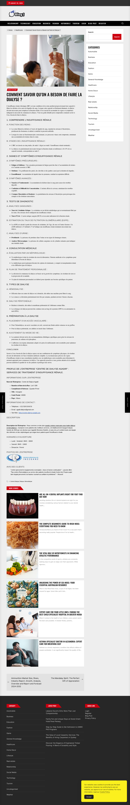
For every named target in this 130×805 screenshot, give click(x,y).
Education (36, 23)
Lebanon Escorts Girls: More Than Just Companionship (61, 712)
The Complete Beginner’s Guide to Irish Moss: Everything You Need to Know (59, 525)
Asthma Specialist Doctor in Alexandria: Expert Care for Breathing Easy (60, 642)
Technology (25, 23)
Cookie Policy (105, 792)
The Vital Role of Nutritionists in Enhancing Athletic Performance (59, 554)
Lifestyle (91, 96)
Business (46, 23)
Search (90, 32)
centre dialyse (14, 481)
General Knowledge (95, 79)
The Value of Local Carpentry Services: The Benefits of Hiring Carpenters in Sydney (62, 736)
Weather (91, 135)
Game (90, 74)
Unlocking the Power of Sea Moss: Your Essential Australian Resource (57, 584)
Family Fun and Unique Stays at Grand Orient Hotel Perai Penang (63, 720)
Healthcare (12, 89)
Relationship (13, 23)
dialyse (22, 481)
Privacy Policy (90, 718)
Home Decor (93, 91)
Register (102, 23)
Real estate (92, 102)
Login (84, 23)
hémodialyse (28, 481)
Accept (88, 797)
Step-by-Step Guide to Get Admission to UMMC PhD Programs (64, 728)
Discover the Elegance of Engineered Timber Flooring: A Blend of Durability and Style (63, 744)
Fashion (56, 23)
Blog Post (92, 23)
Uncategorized (94, 130)
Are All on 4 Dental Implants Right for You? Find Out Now (61, 495)
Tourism (76, 23)
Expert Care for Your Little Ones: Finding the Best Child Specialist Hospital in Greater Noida (60, 613)
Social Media (93, 113)
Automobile (66, 23)
